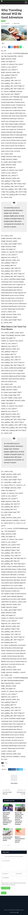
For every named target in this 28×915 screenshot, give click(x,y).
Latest (6, 804)
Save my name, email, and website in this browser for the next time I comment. (14, 883)
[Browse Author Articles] (14, 778)
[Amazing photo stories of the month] (8, 831)
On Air (3, 893)
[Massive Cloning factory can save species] (20, 831)
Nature (6, 829)
